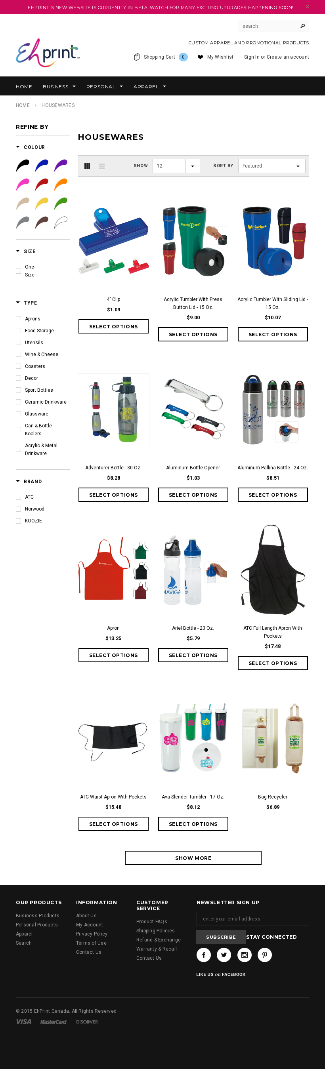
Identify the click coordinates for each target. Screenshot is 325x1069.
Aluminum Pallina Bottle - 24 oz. (272, 468)
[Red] (41, 185)
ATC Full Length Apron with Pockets (272, 632)
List (102, 166)
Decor (31, 378)
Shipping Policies (155, 931)
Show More (193, 858)
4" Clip (113, 299)
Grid (87, 166)
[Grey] (22, 223)
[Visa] (23, 1021)
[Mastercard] (53, 1021)
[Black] (22, 166)
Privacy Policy (91, 934)
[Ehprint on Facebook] (204, 955)
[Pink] (22, 185)
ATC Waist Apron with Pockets (113, 797)
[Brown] (41, 223)
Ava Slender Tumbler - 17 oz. (193, 797)
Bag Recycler (272, 797)
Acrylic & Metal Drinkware (41, 449)
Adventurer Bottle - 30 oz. (113, 468)
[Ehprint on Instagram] (244, 955)
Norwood (34, 509)
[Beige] (22, 204)
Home (23, 105)
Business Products (37, 915)
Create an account (288, 57)
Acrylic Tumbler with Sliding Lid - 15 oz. (272, 303)
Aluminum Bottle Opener (193, 468)
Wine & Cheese (41, 354)
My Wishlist (220, 57)
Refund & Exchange (158, 940)
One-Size (30, 271)
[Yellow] (41, 204)
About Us (86, 915)
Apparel (24, 934)
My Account (89, 925)
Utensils (34, 342)
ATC (29, 497)
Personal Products (37, 925)
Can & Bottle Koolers (38, 429)
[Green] (60, 204)
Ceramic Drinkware (46, 402)
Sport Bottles (39, 390)
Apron (113, 628)
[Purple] (60, 166)
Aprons (32, 319)
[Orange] (60, 185)
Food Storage (39, 330)
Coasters (35, 366)
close (307, 6)
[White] (60, 223)
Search (24, 943)
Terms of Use (91, 943)
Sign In (252, 57)
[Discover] (87, 1021)
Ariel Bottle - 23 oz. (193, 628)
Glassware (36, 414)
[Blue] (41, 166)
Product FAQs (151, 921)
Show (141, 165)
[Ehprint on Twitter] (224, 955)
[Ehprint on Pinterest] (265, 955)
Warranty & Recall (156, 949)
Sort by (223, 165)
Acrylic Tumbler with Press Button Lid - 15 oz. (193, 303)
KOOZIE (33, 521)
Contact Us (88, 952)
